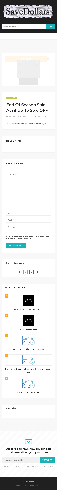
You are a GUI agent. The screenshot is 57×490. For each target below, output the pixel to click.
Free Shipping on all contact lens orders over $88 (28, 371)
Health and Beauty (21, 116)
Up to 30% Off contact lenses (28, 349)
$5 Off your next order (28, 392)
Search (51, 27)
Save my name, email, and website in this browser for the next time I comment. (28, 237)
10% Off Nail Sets (28, 329)
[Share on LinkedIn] (31, 272)
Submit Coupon (28, 486)
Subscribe (47, 460)
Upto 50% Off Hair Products (28, 309)
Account (39, 486)
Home (8, 116)
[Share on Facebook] (19, 272)
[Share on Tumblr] (38, 272)
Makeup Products (38, 116)
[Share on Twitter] (25, 272)
